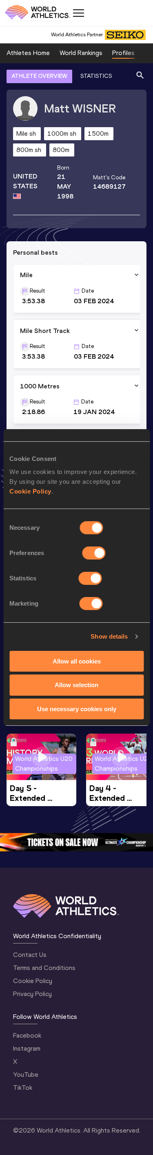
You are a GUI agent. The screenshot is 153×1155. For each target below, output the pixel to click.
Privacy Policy (32, 994)
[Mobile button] (78, 13)
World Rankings (81, 53)
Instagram (26, 1048)
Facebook (27, 1035)
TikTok (22, 1087)
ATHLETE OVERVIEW (39, 76)
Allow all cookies (77, 660)
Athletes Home (28, 53)
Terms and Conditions (44, 968)
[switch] (94, 552)
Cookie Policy (30, 490)
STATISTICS (96, 76)
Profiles (123, 53)
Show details (109, 636)
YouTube (25, 1074)
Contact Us (30, 955)
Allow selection (76, 684)
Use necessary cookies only (76, 708)
